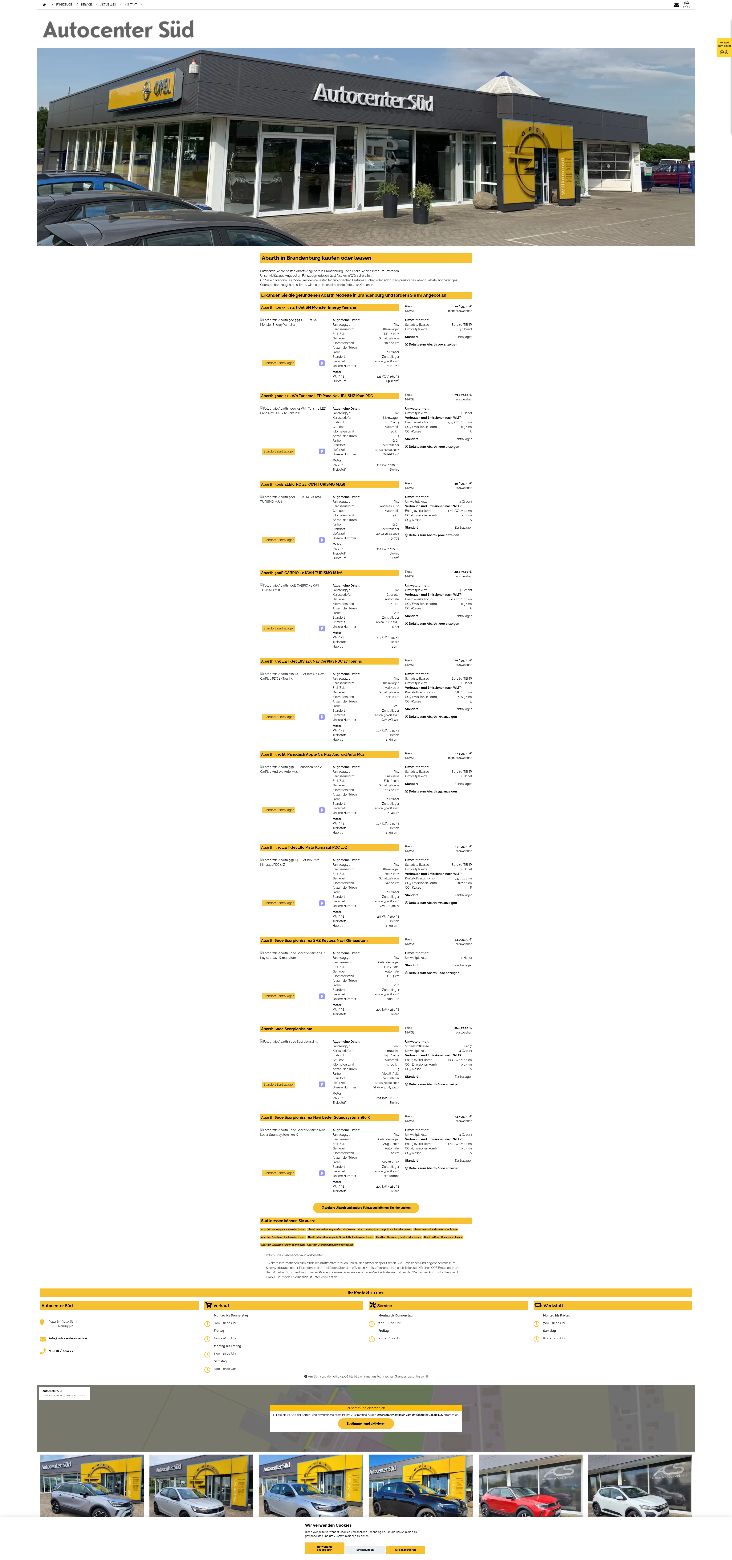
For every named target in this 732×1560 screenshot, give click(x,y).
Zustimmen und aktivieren (366, 1423)
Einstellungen (365, 1549)
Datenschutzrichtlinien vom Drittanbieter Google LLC (410, 1414)
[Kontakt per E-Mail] (676, 4)
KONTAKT (130, 4)
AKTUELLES (108, 4)
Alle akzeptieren (405, 1549)
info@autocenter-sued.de (68, 1338)
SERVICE (86, 4)
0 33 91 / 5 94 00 (61, 1350)
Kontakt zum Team (724, 44)
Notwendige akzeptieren (324, 1548)
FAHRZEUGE (64, 4)
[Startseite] (686, 4)
